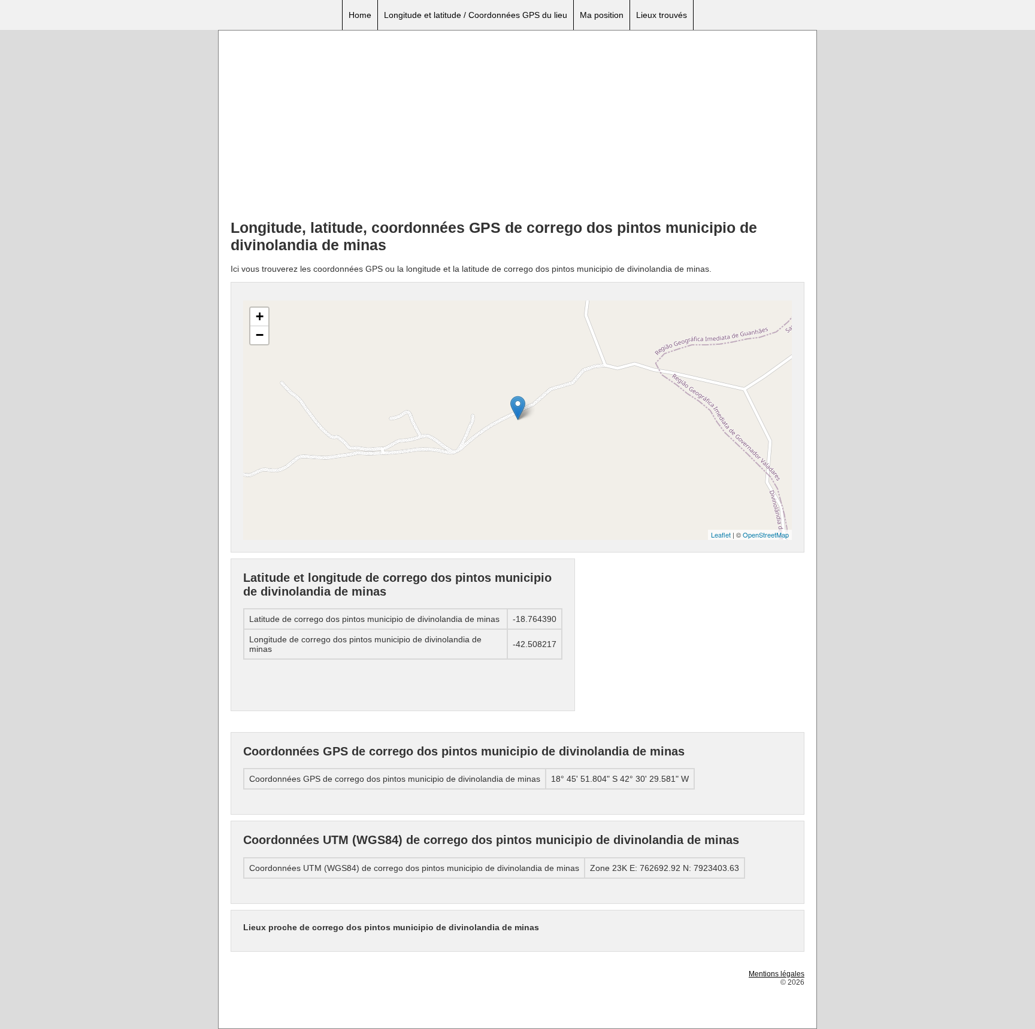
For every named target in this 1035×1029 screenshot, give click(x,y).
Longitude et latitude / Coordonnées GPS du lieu (475, 15)
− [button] (260, 334)
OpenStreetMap (766, 534)
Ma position (602, 15)
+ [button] (260, 316)
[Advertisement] (517, 126)
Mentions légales (776, 974)
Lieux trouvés (661, 15)
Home (360, 15)
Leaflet (721, 534)
